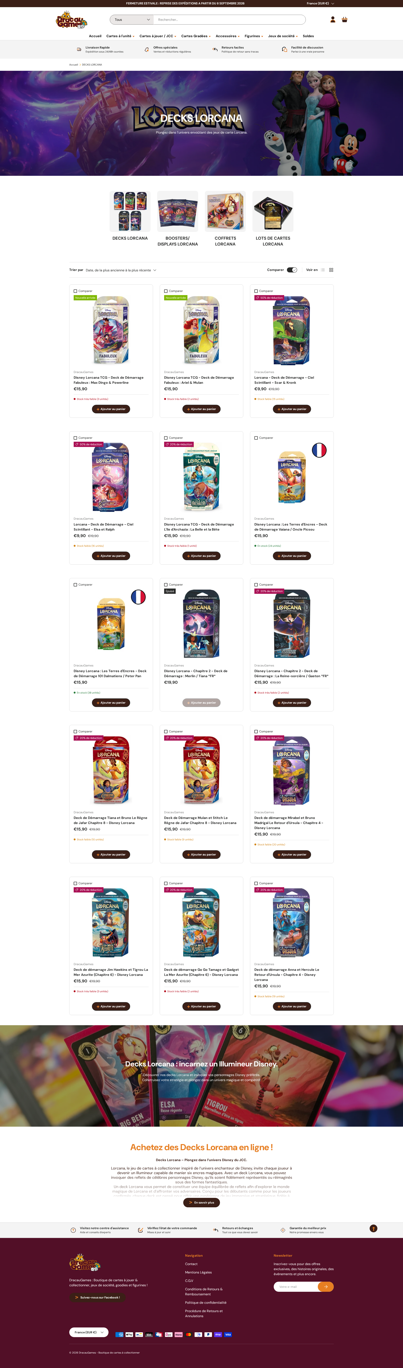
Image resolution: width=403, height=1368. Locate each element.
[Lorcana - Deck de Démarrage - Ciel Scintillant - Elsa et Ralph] (111, 477)
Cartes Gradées (194, 36)
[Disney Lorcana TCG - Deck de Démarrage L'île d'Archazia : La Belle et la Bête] (201, 477)
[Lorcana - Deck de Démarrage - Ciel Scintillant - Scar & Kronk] (291, 331)
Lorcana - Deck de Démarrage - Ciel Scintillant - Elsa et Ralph (103, 527)
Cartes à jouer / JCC (156, 36)
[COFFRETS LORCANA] (225, 211)
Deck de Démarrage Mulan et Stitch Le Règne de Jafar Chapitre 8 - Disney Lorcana (200, 820)
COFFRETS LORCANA (225, 241)
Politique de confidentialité (205, 1302)
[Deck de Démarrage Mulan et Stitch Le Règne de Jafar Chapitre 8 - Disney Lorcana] (201, 771)
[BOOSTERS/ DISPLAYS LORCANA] (177, 211)
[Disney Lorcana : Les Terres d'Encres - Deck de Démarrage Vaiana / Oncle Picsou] (291, 477)
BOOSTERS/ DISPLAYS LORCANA (178, 241)
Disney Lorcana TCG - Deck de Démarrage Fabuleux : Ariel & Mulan (199, 380)
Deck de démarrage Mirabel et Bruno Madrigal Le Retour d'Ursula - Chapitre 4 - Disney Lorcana (288, 823)
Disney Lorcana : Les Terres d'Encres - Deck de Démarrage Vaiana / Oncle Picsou (290, 527)
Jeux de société (281, 36)
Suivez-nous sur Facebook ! (100, 1297)
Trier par (76, 270)
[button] (344, 19)
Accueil (95, 36)
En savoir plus (204, 1202)
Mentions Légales (198, 1272)
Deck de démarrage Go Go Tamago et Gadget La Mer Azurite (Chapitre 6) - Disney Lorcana (201, 972)
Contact (191, 1264)
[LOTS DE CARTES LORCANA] (273, 211)
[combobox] (208, 20)
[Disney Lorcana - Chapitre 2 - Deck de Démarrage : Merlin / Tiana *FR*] (201, 624)
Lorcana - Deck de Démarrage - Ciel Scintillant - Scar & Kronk (284, 380)
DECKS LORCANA (92, 64)
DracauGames (87, 1352)
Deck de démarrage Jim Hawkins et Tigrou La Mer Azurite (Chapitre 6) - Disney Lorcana (111, 972)
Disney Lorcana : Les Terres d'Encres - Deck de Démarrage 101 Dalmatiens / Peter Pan (110, 673)
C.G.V (189, 1281)
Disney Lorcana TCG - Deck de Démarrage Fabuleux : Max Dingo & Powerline (109, 380)
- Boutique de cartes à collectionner (118, 1352)
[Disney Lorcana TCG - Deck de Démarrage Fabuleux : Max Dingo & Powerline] (111, 331)
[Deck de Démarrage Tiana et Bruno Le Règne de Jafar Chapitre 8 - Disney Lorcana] (111, 771)
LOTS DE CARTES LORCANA (273, 241)
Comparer (275, 270)
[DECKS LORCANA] (130, 211)
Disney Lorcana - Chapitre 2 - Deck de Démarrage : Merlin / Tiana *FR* (196, 673)
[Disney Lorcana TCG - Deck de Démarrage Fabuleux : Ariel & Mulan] (201, 331)
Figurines (252, 36)
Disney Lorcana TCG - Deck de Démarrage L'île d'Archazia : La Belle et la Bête (199, 527)
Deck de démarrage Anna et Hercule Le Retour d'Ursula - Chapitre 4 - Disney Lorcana (286, 974)
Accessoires (226, 36)
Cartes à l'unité (118, 36)
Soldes (308, 36)
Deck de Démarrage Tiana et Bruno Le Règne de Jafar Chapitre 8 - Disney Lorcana (110, 820)
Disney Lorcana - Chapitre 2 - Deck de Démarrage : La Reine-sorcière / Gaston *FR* (291, 673)
